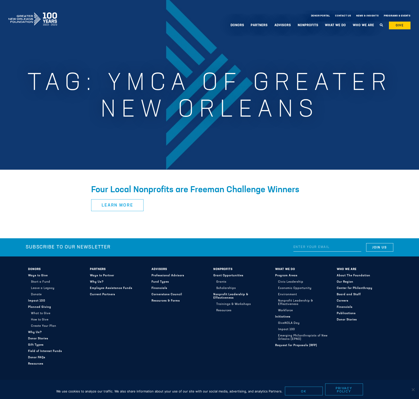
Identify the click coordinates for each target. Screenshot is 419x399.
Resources (35, 363)
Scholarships (226, 288)
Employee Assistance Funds (111, 288)
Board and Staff (349, 294)
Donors (34, 269)
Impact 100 (36, 300)
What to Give (40, 313)
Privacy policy (344, 389)
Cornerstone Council (167, 294)
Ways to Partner (102, 275)
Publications (346, 313)
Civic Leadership (290, 281)
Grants (221, 281)
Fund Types (160, 281)
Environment (287, 294)
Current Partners (102, 294)
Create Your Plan (43, 326)
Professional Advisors (168, 275)
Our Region (345, 281)
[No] (413, 389)
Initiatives (282, 316)
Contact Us (343, 16)
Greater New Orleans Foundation (32, 14)
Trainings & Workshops (233, 304)
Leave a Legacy (43, 288)
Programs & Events (397, 16)
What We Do (285, 269)
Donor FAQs (36, 357)
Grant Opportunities (228, 275)
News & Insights (367, 16)
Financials (159, 288)
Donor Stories (38, 338)
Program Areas (286, 275)
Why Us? (35, 332)
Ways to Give (38, 275)
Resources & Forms (166, 300)
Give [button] (400, 25)
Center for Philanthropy (354, 288)
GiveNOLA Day (289, 323)
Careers (342, 300)
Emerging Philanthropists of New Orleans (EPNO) (303, 337)
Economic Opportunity (295, 288)
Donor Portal (320, 16)
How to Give (39, 319)
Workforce (285, 310)
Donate (36, 294)
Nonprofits (223, 269)
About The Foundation (353, 275)
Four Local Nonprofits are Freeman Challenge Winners (195, 190)
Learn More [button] (117, 205)
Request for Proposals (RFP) (296, 345)
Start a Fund (40, 281)
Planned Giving (39, 307)
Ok (303, 391)
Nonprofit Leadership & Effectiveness (230, 296)
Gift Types (36, 344)
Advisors (159, 269)
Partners (98, 269)
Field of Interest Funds (45, 351)
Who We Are (346, 269)
